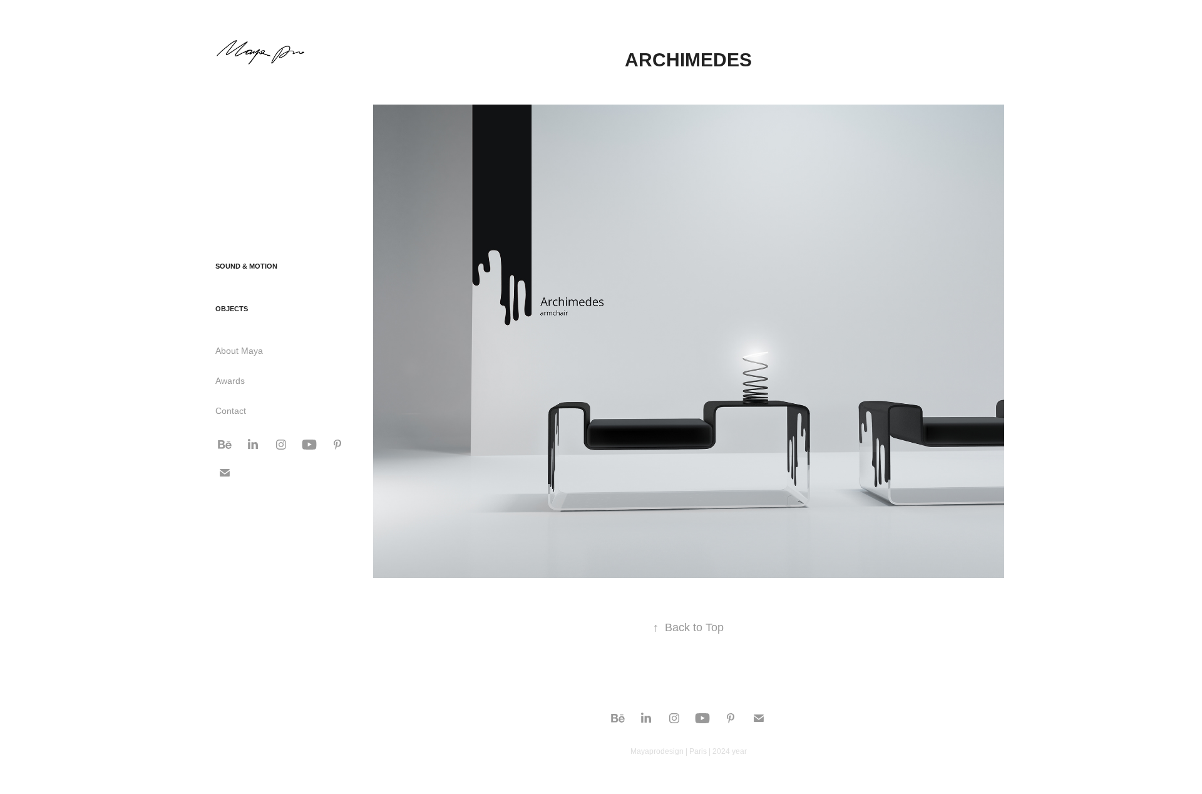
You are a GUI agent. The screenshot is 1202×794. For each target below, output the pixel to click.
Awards (230, 381)
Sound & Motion (246, 266)
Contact (230, 411)
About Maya (239, 351)
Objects (231, 308)
